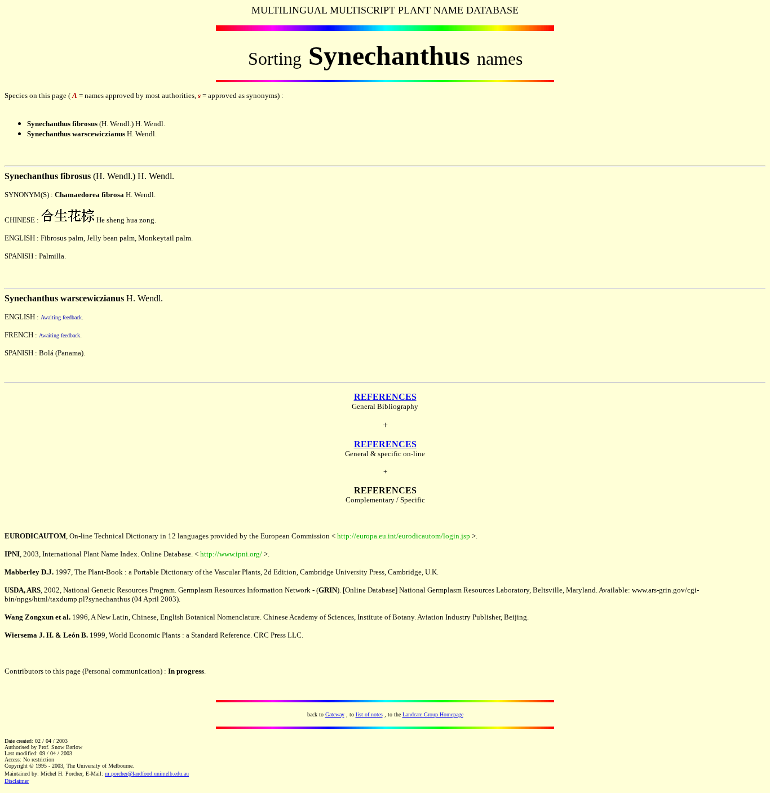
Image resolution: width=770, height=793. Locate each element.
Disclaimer (17, 781)
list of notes (369, 714)
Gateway (334, 714)
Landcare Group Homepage (432, 714)
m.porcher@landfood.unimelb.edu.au (147, 773)
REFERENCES (385, 397)
